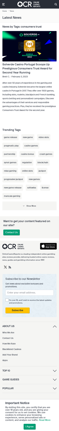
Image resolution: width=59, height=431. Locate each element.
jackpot (42, 170)
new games (34, 179)
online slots (27, 170)
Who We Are (8, 332)
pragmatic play (11, 145)
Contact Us (11, 232)
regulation (27, 162)
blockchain (43, 162)
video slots (44, 137)
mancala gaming (12, 196)
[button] (29, 205)
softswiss (31, 187)
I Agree (30, 426)
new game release (12, 187)
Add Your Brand (10, 354)
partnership (9, 154)
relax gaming (10, 170)
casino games (31, 145)
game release (10, 137)
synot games (10, 162)
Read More (45, 420)
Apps (5, 360)
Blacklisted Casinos (11, 349)
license (45, 187)
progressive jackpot (13, 179)
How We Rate (9, 343)
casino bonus (27, 154)
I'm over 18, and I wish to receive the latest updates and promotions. (30, 301)
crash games (46, 154)
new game (28, 137)
